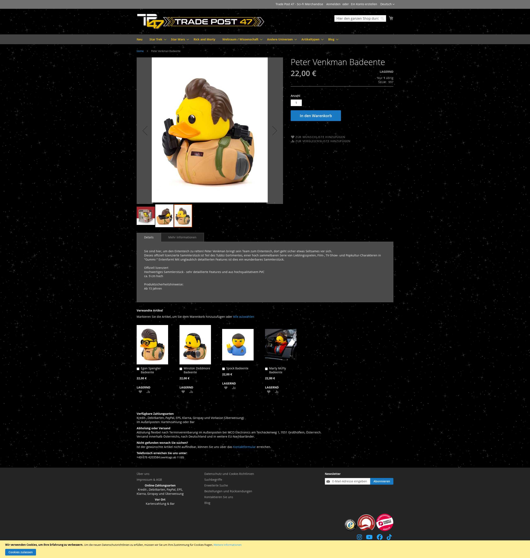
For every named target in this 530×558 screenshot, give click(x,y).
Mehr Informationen (182, 237)
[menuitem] (139, 39)
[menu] (265, 39)
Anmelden (333, 4)
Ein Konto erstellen (364, 4)
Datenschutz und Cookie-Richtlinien (229, 474)
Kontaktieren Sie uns (218, 497)
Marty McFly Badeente (277, 370)
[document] (265, 549)
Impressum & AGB (149, 480)
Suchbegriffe (213, 480)
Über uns (143, 474)
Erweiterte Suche (216, 485)
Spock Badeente (237, 368)
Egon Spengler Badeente (151, 370)
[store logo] (201, 21)
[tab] (149, 237)
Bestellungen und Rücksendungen (228, 491)
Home (140, 51)
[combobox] (360, 18)
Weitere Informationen (227, 545)
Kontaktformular (244, 447)
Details (149, 237)
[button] (387, 4)
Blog (207, 503)
